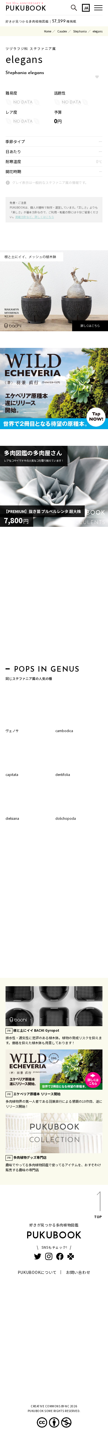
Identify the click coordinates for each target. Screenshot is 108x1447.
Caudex (62, 31)
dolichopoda (65, 818)
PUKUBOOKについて (37, 1272)
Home (47, 31)
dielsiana (12, 818)
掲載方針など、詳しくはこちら (34, 217)
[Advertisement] (54, 597)
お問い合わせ (78, 1272)
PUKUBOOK (26, 9)
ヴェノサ (12, 730)
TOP (98, 1216)
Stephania (80, 31)
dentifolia (62, 774)
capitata (12, 774)
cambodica (64, 730)
